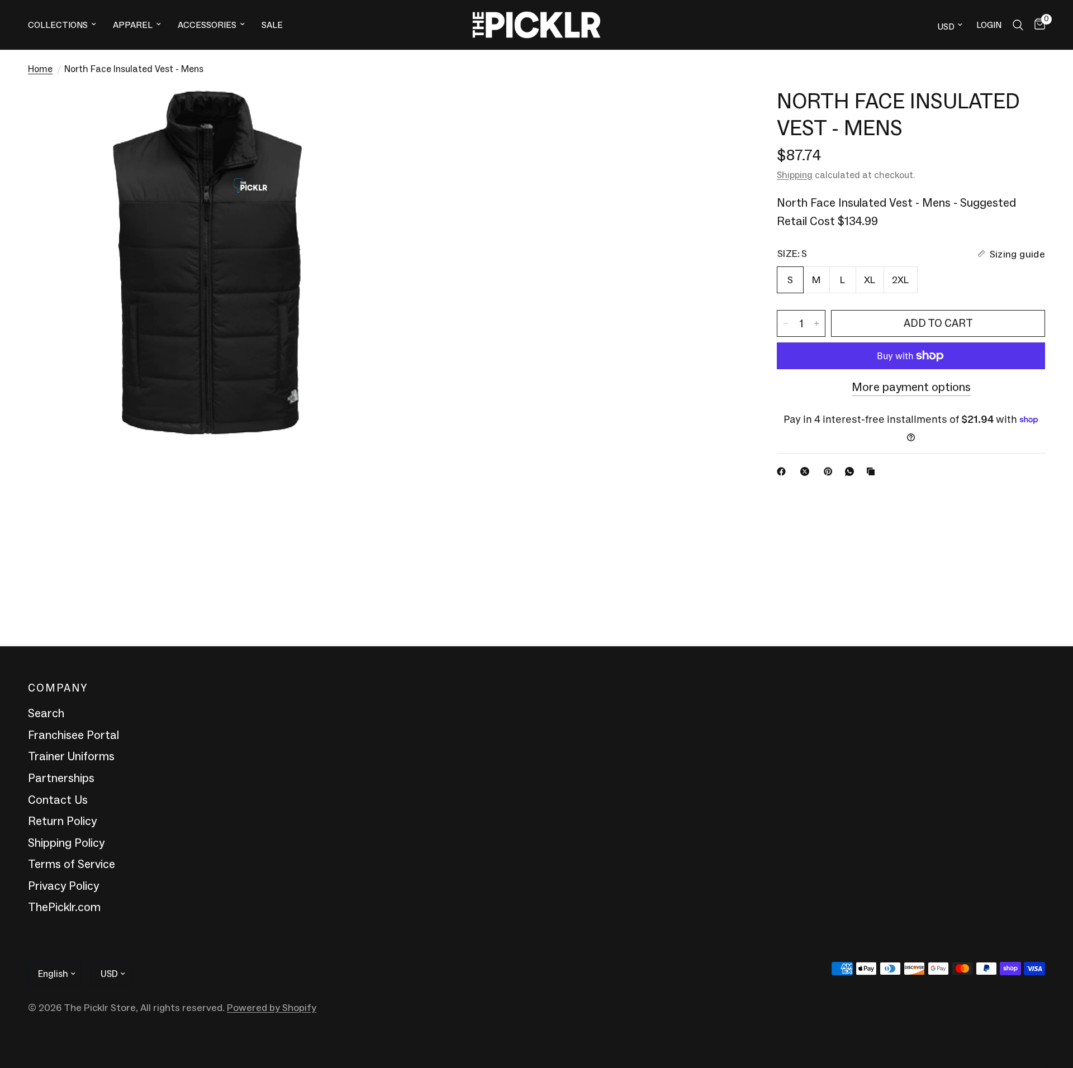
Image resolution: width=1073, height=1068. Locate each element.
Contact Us (58, 800)
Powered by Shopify (271, 1008)
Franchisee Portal (73, 735)
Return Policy (62, 821)
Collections (58, 24)
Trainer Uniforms (71, 756)
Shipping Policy (66, 843)
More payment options (911, 387)
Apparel (133, 24)
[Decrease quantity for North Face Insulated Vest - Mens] (785, 323)
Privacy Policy (63, 886)
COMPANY (58, 688)
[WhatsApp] (851, 471)
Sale (272, 24)
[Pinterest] (830, 471)
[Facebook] (783, 471)
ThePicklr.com (64, 907)
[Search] (1018, 25)
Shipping (795, 174)
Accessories (207, 24)
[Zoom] (361, 111)
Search (46, 713)
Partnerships (61, 778)
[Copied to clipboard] (873, 471)
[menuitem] (66, 24)
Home (40, 68)
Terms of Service (71, 864)
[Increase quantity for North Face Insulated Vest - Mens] (816, 323)
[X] (807, 471)
